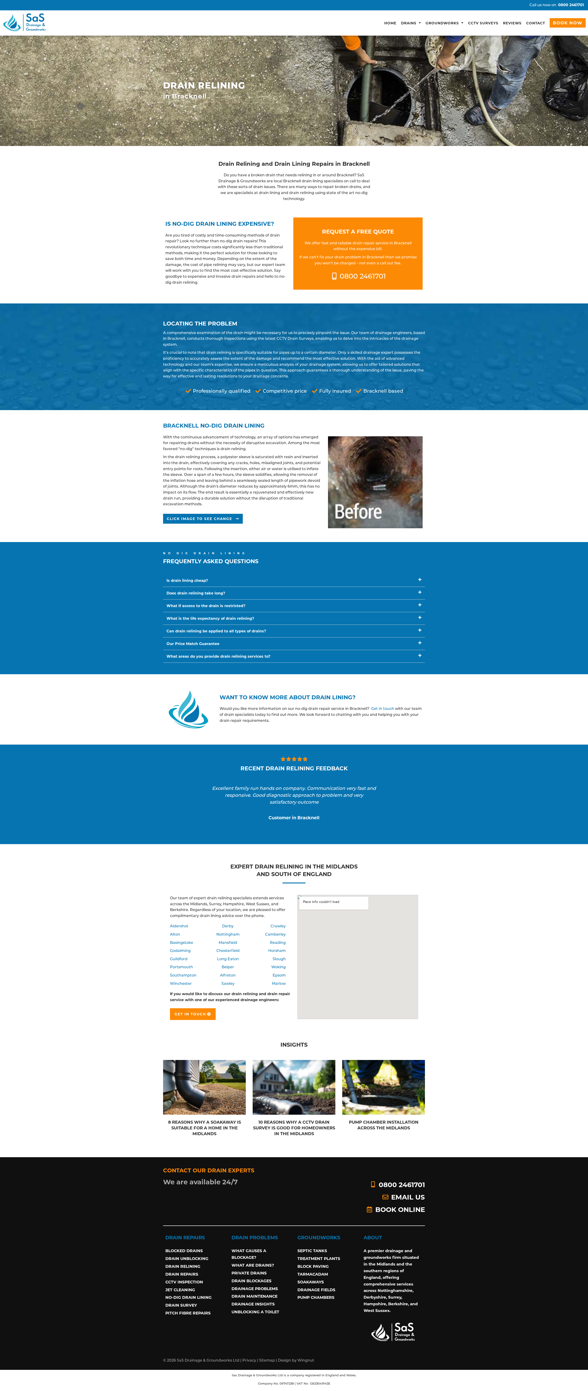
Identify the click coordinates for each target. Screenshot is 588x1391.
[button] (203, 519)
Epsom (279, 975)
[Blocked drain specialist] (393, 1331)
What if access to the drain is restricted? (206, 605)
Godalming (180, 950)
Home (390, 23)
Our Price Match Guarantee (193, 643)
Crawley (278, 925)
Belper (228, 966)
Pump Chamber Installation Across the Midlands (383, 1125)
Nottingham (228, 934)
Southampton (183, 975)
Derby (228, 925)
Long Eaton (228, 958)
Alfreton (228, 975)
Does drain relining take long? (196, 593)
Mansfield (228, 942)
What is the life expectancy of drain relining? (210, 618)
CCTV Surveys (483, 23)
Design (284, 1360)
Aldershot (179, 925)
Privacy (249, 1360)
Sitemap (267, 1360)
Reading (278, 942)
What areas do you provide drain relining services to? (218, 656)
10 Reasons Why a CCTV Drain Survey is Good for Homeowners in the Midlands (294, 1127)
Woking (278, 966)
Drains (408, 23)
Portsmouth (181, 966)
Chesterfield (228, 950)
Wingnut (305, 1360)
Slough (279, 958)
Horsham (277, 950)
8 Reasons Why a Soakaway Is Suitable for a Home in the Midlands (204, 1127)
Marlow (279, 983)
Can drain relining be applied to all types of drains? (216, 630)
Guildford (178, 958)
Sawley (228, 983)
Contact (535, 23)
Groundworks (442, 23)
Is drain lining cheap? (187, 580)
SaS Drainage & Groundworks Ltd (208, 1360)
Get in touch (382, 708)
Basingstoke (181, 942)
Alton (175, 934)
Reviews (512, 23)
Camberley (275, 934)
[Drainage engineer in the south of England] (25, 22)
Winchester (181, 983)
